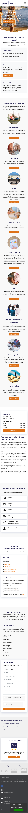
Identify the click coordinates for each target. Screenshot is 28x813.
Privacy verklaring (7, 566)
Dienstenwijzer (7, 564)
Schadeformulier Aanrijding (9, 571)
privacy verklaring (17, 698)
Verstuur (14, 709)
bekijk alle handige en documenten (15, 530)
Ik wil (12, 516)
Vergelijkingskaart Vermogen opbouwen (12, 591)
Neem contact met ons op (8, 21)
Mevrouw (12, 669)
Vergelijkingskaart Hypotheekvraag (11, 587)
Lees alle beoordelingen (14, 756)
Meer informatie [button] (20, 807)
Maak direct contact (8, 75)
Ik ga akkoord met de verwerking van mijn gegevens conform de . (13, 698)
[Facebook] (2, 786)
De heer (6, 669)
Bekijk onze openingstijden (13, 523)
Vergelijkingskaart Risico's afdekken (11, 589)
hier (23, 594)
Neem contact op (14, 430)
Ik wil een (11, 498)
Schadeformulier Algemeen (10, 569)
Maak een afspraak (14, 138)
